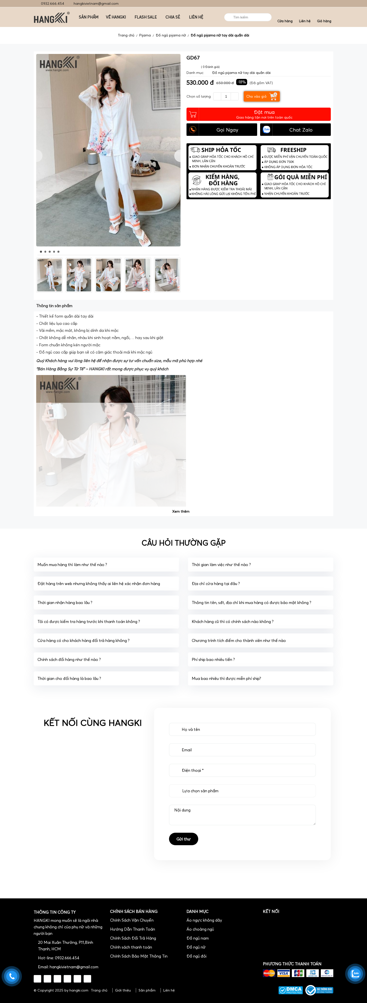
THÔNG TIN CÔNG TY (55, 912)
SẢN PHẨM (88, 17)
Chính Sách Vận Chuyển (132, 920)
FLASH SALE (146, 17)
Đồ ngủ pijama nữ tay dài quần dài (220, 35)
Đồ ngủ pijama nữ (171, 35)
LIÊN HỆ (196, 17)
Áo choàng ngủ (200, 929)
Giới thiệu (123, 990)
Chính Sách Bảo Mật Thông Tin (139, 956)
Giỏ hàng (324, 21)
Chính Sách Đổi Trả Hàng (133, 938)
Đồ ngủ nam (197, 938)
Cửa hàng (285, 21)
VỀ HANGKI (116, 17)
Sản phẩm (147, 990)
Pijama (145, 35)
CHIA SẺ (173, 17)
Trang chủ (126, 35)
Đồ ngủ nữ (196, 947)
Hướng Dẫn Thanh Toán (132, 929)
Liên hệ (305, 21)
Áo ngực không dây (204, 920)
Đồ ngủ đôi (196, 956)
